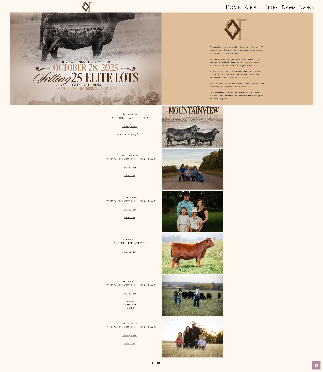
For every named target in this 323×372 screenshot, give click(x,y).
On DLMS (129, 308)
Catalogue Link (129, 126)
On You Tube (129, 304)
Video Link (129, 175)
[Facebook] (152, 363)
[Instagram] (158, 363)
